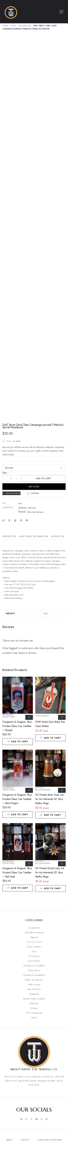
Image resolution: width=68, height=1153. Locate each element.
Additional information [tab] (33, 536)
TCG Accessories (34, 1012)
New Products (34, 989)
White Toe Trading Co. (35, 512)
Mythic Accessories (42, 789)
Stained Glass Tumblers (34, 998)
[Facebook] (21, 1119)
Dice (34, 951)
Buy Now (34, 486)
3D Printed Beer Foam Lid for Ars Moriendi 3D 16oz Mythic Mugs (49, 799)
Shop (13, 25)
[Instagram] (41, 1119)
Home (5, 25)
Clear (4, 472)
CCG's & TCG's (34, 942)
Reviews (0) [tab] (57, 536)
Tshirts (34, 1017)
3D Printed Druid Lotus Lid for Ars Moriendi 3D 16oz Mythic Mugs (49, 872)
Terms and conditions (49, 1140)
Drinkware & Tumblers (34, 965)
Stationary (32, 507)
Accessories (34, 927)
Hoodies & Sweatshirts (34, 975)
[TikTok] (47, 1119)
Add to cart (43, 478)
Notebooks (25, 25)
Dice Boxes (34, 956)
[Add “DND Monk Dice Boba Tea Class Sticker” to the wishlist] (62, 717)
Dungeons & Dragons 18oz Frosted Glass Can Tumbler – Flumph (17, 726)
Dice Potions (34, 960)
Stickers (34, 1008)
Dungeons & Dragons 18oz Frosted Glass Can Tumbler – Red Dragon (17, 799)
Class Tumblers (34, 946)
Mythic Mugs (34, 984)
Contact (25, 1140)
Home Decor (34, 970)
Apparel (34, 937)
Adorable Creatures (8, 716)
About (9, 1140)
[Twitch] (26, 1119)
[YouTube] (36, 1119)
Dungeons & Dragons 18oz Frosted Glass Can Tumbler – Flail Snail (17, 872)
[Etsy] (31, 1119)
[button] (33, 493)
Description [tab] (9, 536)
